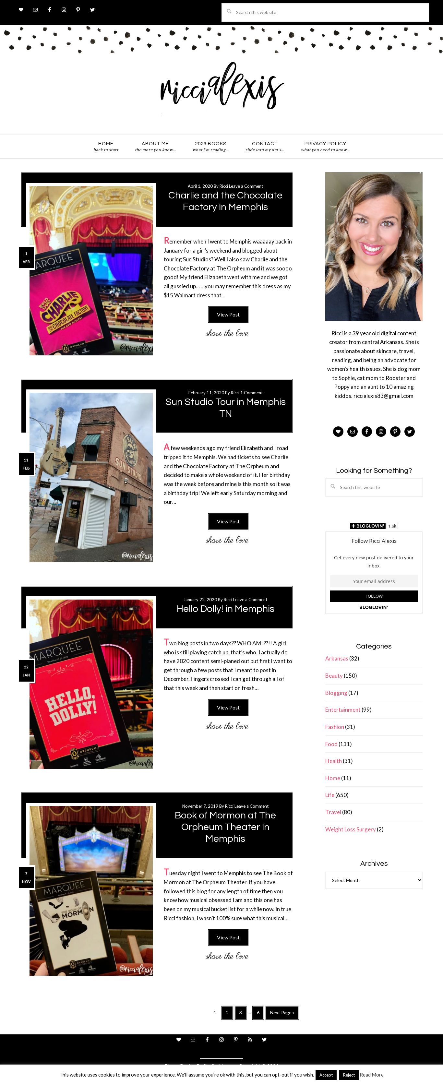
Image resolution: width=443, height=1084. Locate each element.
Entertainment (343, 709)
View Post (228, 314)
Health (333, 760)
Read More (372, 1075)
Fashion (334, 726)
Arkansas (336, 658)
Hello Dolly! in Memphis (225, 609)
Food (331, 744)
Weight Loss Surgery (350, 829)
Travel (333, 812)
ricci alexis (221, 91)
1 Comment (251, 392)
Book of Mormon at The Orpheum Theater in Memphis (225, 827)
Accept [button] (326, 1075)
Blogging (336, 692)
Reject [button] (349, 1075)
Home (332, 778)
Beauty (334, 675)
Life (329, 795)
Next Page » (282, 1014)
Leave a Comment (246, 186)
